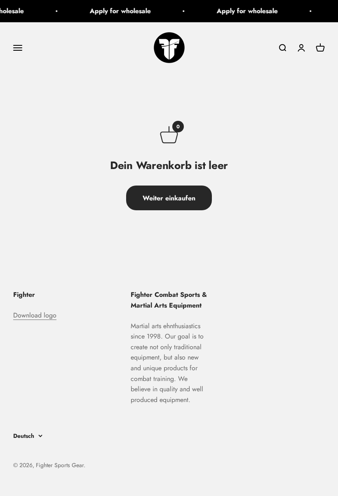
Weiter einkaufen (169, 198)
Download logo (34, 315)
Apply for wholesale (118, 11)
